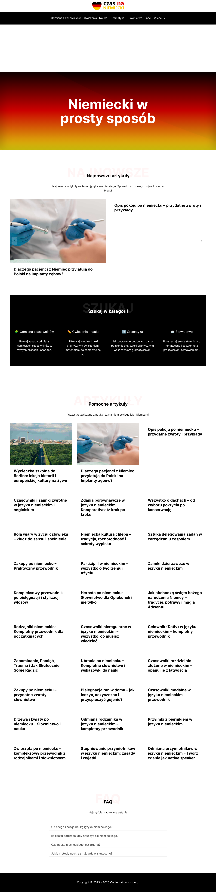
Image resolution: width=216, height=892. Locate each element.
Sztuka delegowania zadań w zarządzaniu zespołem (175, 536)
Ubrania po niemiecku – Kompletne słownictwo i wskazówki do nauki (103, 665)
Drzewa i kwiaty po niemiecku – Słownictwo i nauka (37, 724)
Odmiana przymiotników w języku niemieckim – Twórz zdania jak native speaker (173, 753)
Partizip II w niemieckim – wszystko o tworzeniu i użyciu (104, 568)
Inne (148, 18)
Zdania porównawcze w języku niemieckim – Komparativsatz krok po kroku (103, 507)
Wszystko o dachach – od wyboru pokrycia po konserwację (171, 505)
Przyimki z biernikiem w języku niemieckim (170, 721)
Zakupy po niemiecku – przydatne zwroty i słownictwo (35, 695)
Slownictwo (135, 18)
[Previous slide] (14, 241)
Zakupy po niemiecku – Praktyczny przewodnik (36, 566)
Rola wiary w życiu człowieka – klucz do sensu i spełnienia (41, 536)
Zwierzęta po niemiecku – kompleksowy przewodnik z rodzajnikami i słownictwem (40, 753)
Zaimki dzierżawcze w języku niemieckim (168, 566)
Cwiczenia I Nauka (95, 18)
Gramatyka (117, 18)
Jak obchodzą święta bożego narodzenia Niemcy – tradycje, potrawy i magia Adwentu (175, 599)
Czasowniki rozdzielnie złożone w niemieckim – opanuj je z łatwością (170, 665)
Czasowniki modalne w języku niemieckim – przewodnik (169, 695)
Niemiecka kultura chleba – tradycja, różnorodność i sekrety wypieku (106, 539)
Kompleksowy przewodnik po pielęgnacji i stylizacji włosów (38, 597)
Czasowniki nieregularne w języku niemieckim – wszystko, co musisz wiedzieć (106, 633)
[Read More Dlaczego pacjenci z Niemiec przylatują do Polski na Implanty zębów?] (58, 231)
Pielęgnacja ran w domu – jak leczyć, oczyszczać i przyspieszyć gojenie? (108, 695)
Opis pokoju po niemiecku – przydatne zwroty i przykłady (157, 207)
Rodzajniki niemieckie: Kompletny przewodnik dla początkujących (38, 631)
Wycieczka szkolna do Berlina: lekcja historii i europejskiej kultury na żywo (40, 476)
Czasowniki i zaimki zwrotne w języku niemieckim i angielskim (40, 505)
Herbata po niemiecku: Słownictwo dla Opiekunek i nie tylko (106, 597)
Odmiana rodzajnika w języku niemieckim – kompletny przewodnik (102, 724)
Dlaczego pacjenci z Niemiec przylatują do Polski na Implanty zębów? (53, 271)
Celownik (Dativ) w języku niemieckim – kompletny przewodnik (172, 631)
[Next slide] (201, 241)
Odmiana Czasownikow (66, 18)
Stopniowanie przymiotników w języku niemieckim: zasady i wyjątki (108, 753)
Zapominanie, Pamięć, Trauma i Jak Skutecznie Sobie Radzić (36, 665)
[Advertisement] (108, 48)
